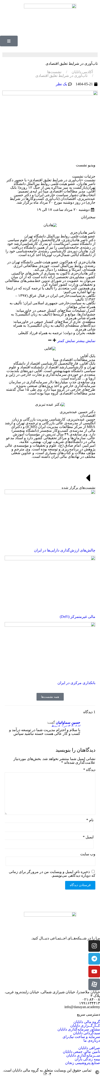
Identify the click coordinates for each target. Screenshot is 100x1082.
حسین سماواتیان (68, 722)
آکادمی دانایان (82, 72)
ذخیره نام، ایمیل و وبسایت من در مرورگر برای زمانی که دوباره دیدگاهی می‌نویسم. (52, 873)
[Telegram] (94, 959)
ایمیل (88, 837)
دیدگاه (89, 770)
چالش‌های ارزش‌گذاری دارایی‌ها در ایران (64, 550)
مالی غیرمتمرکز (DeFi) (77, 617)
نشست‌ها (54, 72)
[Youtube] (94, 971)
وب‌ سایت (87, 854)
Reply (11, 723)
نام (89, 820)
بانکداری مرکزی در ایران (76, 683)
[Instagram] (94, 946)
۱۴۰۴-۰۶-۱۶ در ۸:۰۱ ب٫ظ (65, 725)
